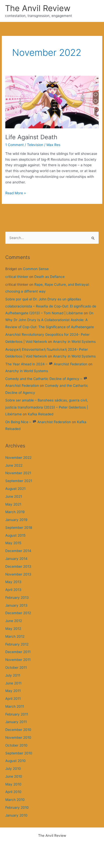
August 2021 (15, 489)
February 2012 (17, 644)
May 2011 (13, 691)
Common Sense (36, 269)
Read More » (15, 193)
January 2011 (16, 722)
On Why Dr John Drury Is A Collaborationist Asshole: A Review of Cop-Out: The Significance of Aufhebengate (49, 320)
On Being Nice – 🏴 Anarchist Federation (38, 422)
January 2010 (16, 815)
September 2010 (18, 753)
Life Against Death (31, 137)
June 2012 (13, 621)
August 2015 (15, 535)
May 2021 (13, 504)
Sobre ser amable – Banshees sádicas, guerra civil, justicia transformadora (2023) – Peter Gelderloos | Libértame (46, 407)
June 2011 (13, 683)
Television (35, 145)
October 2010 (16, 745)
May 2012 (13, 629)
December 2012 (18, 613)
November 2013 (18, 574)
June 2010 (13, 776)
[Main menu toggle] (94, 11)
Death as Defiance (49, 277)
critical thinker (16, 277)
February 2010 (17, 807)
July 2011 (12, 675)
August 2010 (15, 761)
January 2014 (16, 559)
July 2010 (13, 769)
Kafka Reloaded (40, 414)
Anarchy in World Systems (74, 342)
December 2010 (18, 730)
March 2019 (15, 512)
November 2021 (18, 473)
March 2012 (14, 636)
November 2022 (18, 458)
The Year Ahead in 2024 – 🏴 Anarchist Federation (46, 364)
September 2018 (18, 528)
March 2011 (14, 706)
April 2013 (13, 590)
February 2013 (17, 597)
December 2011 (18, 652)
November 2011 (18, 660)
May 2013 (13, 582)
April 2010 (13, 792)
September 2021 (18, 481)
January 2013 (16, 605)
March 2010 (15, 800)
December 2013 (18, 566)
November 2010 (18, 737)
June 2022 (13, 465)
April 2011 (13, 699)
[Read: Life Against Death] (52, 102)
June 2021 (13, 496)
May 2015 (13, 543)
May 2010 (13, 784)
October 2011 (16, 667)
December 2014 (18, 551)
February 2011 (16, 714)
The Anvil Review (37, 8)
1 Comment (14, 145)
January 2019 (16, 520)
